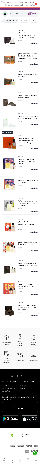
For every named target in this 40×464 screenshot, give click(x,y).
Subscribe (20, 408)
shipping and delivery (9, 388)
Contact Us (23, 388)
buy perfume (6, 391)
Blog (28, 462)
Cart (20, 462)
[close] (1, 2)
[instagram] (12, 375)
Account (36, 462)
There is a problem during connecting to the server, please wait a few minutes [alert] (19, 4)
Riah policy (5, 385)
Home (4, 462)
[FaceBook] (17, 375)
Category (12, 462)
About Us (23, 385)
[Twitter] (21, 375)
